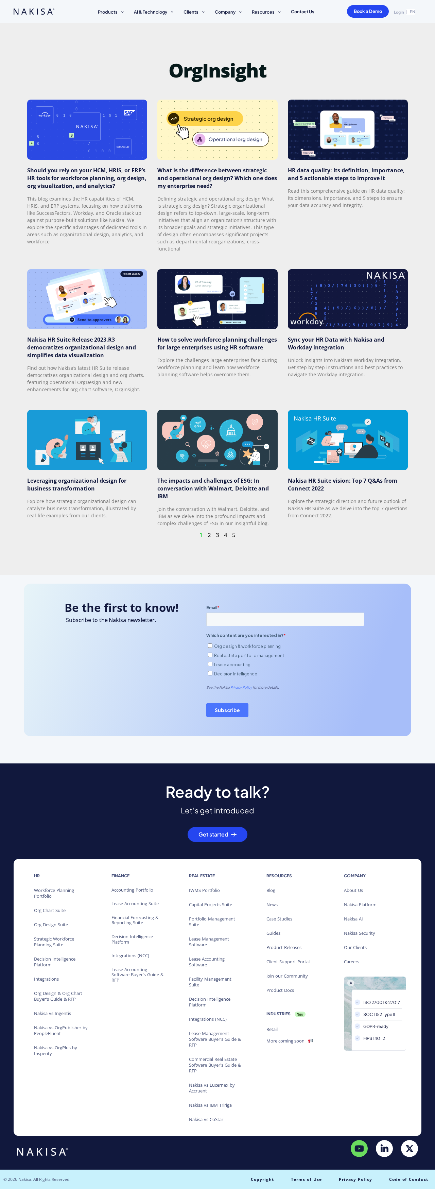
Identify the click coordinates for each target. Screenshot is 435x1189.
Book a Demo (368, 11)
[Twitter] (409, 1148)
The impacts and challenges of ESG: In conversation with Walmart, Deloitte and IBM (213, 488)
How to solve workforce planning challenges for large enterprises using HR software (217, 343)
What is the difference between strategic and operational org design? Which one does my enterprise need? (217, 178)
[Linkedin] (384, 1148)
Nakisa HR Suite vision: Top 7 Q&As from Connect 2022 (342, 484)
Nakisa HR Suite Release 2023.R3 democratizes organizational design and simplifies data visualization (81, 347)
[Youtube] (359, 1148)
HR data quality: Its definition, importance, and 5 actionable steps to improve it (346, 174)
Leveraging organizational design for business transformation (76, 484)
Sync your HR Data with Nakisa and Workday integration (336, 343)
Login (399, 12)
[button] (111, 12)
